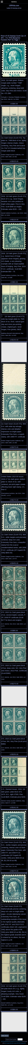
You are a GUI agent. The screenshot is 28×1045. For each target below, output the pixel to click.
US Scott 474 (8, 1043)
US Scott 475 (15, 1043)
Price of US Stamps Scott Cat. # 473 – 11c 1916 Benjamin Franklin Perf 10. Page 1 (13, 38)
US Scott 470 (4, 1041)
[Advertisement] (14, 23)
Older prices (4, 1035)
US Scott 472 (18, 1041)
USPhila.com (14, 5)
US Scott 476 (22, 1043)
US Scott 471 (11, 1041)
